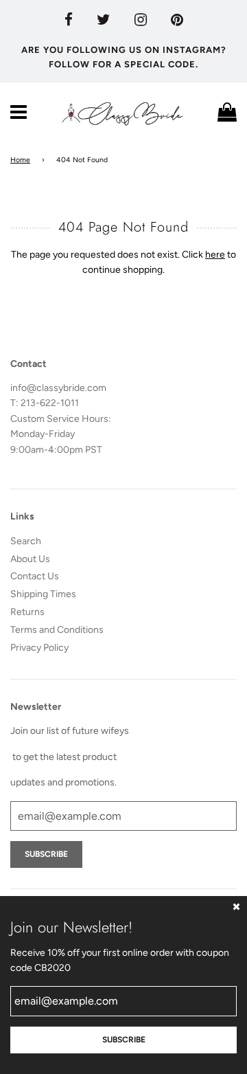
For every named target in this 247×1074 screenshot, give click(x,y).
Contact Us (34, 576)
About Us (30, 559)
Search (25, 541)
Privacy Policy (39, 647)
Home (20, 159)
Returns (27, 612)
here (215, 254)
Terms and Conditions (57, 630)
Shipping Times (43, 594)
